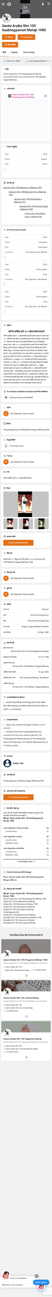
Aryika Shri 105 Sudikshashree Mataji (19, 901)
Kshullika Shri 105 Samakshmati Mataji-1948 (22, 917)
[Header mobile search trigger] (49, 4)
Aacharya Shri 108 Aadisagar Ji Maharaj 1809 (22, 188)
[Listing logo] (6, 18)
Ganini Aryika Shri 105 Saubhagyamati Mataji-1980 (24, 899)
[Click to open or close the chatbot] (41, 1286)
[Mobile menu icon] (3, 4)
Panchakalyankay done (18, 797)
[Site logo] (9, 4)
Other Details (29, 52)
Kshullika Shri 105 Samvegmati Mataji (19, 923)
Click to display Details (18, 543)
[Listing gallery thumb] (26, 504)
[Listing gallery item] (10, 523)
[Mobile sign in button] (43, 4)
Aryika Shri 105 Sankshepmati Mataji (19, 907)
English (14, 52)
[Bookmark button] (26, 976)
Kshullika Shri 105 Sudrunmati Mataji (18, 920)
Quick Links (40, 1282)
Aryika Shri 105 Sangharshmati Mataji (19, 915)
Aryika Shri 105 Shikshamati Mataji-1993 (20, 904)
